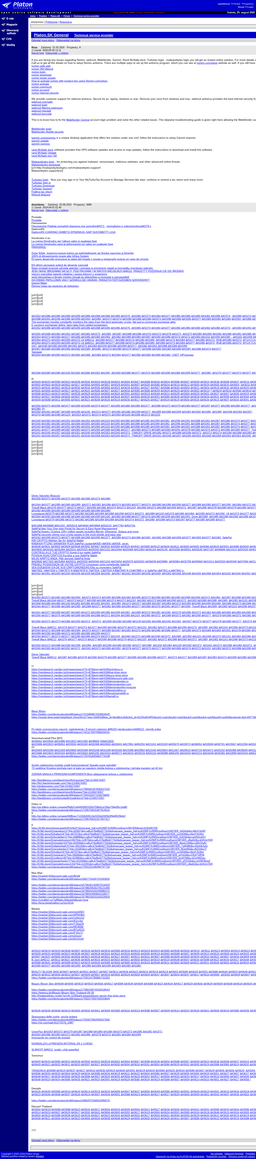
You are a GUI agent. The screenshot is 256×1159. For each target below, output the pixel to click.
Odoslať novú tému (42, 40)
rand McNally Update (43, 152)
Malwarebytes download (45, 164)
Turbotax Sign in (41, 182)
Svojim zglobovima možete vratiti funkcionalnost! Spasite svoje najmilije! (73, 765)
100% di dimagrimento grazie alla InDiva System (60, 256)
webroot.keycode (41, 113)
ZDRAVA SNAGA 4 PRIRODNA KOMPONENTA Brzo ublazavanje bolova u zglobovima (82, 774)
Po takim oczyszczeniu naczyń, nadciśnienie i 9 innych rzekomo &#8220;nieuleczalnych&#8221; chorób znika (96, 729)
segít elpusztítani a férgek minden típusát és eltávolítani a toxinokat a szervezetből (80, 276)
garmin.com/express (43, 137)
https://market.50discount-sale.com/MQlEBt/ (57, 926)
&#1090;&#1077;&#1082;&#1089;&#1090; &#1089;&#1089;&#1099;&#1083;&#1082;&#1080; (86, 965)
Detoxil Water (39, 282)
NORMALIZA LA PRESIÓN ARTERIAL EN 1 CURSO (62, 1043)
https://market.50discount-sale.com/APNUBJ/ (58, 914)
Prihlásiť (236, 4)
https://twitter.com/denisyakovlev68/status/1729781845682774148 (70, 756)
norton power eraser (43, 77)
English (250, 7)
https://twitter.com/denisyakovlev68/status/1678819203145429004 (70, 896)
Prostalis (36, 220)
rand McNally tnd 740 (44, 155)
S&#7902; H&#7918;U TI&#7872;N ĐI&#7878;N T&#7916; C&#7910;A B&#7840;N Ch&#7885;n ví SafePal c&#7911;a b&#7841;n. (107, 570)
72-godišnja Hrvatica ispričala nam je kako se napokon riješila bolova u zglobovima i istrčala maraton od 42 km (96, 768)
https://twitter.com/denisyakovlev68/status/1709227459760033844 (70, 998)
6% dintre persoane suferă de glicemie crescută (59, 265)
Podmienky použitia (216, 1156)
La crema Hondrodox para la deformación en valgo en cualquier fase (72, 244)
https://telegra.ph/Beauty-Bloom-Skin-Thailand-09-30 (62, 992)
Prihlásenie (52, 22)
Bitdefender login (41, 128)
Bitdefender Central (77, 119)
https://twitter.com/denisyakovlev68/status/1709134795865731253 (70, 977)
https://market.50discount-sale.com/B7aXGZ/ (58, 929)
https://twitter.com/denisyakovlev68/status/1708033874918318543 (70, 989)
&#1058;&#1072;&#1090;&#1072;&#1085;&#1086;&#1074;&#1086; (71, 498)
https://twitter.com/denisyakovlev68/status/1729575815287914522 (70, 809)
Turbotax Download (43, 185)
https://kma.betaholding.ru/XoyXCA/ (52, 902)
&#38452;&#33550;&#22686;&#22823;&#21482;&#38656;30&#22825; (73, 741)
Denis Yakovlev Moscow (45, 495)
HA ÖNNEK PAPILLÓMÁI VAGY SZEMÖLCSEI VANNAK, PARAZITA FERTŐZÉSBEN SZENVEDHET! (90, 279)
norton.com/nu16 (41, 86)
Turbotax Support (41, 188)
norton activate (40, 83)
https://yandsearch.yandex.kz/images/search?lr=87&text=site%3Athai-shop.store (79, 672)
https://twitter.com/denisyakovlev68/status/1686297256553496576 (70, 1100)
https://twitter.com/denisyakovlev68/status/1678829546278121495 (70, 887)
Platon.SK (55, 16)
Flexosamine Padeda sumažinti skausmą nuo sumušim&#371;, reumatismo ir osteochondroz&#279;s (91, 226)
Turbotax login (39, 179)
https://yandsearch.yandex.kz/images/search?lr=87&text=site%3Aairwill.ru (75, 696)
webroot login (39, 104)
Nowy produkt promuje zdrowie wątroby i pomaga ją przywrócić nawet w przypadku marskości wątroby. (92, 267)
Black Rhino (38, 711)
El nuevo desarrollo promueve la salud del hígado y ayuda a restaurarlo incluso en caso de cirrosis (89, 259)
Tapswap (36, 351)
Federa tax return (41, 191)
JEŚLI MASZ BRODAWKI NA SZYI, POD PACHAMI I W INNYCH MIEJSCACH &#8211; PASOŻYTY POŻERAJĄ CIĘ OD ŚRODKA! (107, 270)
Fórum (67, 16)
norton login (38, 71)
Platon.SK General (51, 35)
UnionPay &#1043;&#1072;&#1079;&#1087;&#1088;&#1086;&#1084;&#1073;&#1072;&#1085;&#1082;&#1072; (97, 1031)
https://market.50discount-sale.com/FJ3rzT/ (57, 932)
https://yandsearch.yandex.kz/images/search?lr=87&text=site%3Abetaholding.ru (78, 690)
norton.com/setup (207, 62)
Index (33, 16)
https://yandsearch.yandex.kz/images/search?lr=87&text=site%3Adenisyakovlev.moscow (83, 687)
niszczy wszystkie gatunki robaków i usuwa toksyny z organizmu (69, 273)
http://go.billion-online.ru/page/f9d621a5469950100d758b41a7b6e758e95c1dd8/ (79, 806)
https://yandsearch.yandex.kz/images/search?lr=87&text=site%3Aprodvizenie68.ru (80, 693)
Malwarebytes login (42, 161)
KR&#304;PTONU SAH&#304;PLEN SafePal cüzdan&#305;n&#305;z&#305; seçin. (80, 543)
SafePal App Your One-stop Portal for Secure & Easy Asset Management (74, 528)
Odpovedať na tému (68, 40)
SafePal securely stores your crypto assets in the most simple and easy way (76, 534)
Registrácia (249, 4)
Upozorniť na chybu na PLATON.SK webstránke (180, 1156)
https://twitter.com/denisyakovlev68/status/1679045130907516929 (70, 884)
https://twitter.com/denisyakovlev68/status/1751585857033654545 (70, 714)
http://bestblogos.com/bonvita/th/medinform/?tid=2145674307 (67, 797)
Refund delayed (40, 194)
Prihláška (250, 1154)
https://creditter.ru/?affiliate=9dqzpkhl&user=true (59, 899)
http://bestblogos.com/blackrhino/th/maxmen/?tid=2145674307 (68, 780)
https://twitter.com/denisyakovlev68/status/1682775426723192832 (70, 878)
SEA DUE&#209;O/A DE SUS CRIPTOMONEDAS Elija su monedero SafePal (76, 567)
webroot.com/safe (42, 101)
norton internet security (45, 92)
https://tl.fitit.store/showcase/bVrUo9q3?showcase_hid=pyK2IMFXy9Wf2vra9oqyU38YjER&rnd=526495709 (94, 827)
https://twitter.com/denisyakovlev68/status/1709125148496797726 (70, 866)
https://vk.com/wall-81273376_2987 (52, 1022)
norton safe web (41, 65)
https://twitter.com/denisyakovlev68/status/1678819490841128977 (70, 893)
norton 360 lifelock (42, 68)
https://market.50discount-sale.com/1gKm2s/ (57, 917)
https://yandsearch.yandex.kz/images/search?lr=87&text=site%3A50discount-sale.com (82, 678)
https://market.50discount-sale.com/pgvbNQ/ (57, 911)
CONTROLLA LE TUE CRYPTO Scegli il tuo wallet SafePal (66, 552)
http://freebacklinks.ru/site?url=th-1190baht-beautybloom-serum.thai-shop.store (78, 995)
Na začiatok (217, 1154)
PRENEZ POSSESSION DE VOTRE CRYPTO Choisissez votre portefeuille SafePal (80, 564)
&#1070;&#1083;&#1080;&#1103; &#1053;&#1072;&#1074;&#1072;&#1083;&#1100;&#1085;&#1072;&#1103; (96, 414)
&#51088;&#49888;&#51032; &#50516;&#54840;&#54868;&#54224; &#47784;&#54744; (83, 525)
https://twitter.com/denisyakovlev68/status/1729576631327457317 (70, 818)
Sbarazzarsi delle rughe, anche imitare (54, 1016)
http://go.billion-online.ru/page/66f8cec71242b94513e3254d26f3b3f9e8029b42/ (78, 815)
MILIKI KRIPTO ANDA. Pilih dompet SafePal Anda (60, 558)
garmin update (40, 140)
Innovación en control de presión (50, 1037)
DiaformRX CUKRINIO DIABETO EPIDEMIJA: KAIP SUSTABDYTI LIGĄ (73, 232)
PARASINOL (38, 247)
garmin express (40, 143)
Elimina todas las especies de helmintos (55, 285)
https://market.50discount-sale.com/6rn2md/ (57, 938)
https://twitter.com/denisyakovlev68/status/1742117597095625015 (70, 732)
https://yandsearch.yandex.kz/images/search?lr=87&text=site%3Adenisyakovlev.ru (80, 681)
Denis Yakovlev (40, 654)
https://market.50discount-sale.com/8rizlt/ (55, 875)
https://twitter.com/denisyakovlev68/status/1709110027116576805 (70, 795)
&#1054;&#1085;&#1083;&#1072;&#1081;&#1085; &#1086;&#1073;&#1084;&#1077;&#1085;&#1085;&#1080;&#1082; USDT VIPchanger (112, 354)
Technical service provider (86, 16)
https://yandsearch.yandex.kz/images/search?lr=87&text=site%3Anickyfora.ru (77, 669)
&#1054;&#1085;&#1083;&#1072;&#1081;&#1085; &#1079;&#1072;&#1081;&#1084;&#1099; (86, 1034)
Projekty (43, 16)
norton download (41, 74)
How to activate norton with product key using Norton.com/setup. (69, 80)
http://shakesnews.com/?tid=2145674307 (55, 786)
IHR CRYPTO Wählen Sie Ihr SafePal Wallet (57, 540)
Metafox (40, 1156)
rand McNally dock (42, 149)
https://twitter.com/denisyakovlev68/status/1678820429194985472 (70, 890)
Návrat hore (37, 53)
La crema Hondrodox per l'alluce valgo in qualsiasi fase (64, 241)
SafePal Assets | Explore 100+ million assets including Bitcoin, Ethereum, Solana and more (85, 531)
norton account (40, 89)
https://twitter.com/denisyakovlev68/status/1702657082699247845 (70, 1019)
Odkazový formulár (234, 1154)
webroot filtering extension (47, 107)
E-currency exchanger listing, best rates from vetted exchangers (69, 324)
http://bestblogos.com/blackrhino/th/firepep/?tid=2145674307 (67, 792)
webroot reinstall (41, 110)
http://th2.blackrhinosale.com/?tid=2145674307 (59, 783)
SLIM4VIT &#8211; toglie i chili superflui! (55, 1049)
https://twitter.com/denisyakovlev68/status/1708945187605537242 (70, 789)
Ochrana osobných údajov (241, 1156)
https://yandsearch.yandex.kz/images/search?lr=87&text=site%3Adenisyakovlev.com (81, 684)
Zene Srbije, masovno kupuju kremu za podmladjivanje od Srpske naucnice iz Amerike (82, 253)
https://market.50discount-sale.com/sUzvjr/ (56, 935)
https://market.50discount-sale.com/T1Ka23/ (57, 923)
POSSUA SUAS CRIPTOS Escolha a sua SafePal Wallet (64, 555)
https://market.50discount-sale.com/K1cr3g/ (57, 920)
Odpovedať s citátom (57, 53)
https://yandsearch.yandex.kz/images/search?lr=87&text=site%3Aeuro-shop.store (79, 675)
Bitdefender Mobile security (47, 131)
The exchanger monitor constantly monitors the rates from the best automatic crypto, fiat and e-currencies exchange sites (103, 321)
